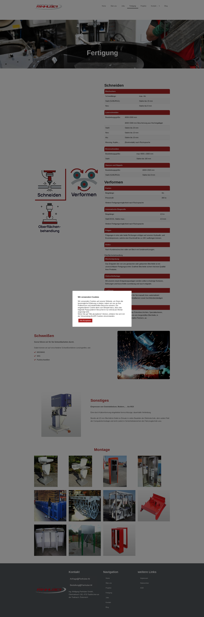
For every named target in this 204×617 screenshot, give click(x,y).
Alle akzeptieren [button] (85, 320)
